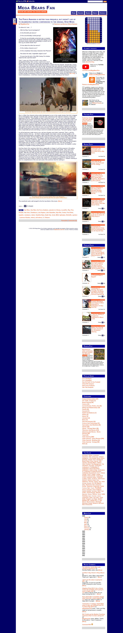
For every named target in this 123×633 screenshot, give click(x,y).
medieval (95, 503)
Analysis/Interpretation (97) (90, 399)
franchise (89, 489)
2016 (83, 547)
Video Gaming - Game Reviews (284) (93, 438)
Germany (94, 491)
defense (84, 480)
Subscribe (31, 1)
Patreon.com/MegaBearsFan (90, 84)
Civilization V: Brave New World (90, 468)
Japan (91, 497)
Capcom (96, 461)
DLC (100, 481)
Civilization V (94, 467)
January (86, 529)
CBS (100, 461)
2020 (83, 540)
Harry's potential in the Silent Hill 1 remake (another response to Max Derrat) (97, 190)
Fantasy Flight (86, 488)
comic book (99, 476)
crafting (84, 478)
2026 (86, 522)
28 (88, 283)
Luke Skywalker (50, 212)
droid (53, 215)
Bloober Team (92, 459)
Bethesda (85, 459)
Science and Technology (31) (91, 423)
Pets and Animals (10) (88, 421)
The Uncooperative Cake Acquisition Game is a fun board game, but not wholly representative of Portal (98, 253)
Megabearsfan (86, 618)
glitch (99, 491)
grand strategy (91, 492)
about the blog (89, 62)
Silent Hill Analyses (88, 384)
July (85, 519)
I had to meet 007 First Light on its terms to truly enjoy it (98, 215)
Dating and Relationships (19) (91, 407)
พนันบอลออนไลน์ (87, 608)
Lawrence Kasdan (25, 217)
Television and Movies (60, 24)
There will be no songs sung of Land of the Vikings (97, 163)
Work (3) (84, 443)
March (86, 526)
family (102, 486)
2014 (83, 550)
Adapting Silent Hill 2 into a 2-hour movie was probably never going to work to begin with (92, 590)
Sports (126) (85, 426)
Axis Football (92, 458)
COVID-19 (99, 477)
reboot (33, 217)
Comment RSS (86, 624)
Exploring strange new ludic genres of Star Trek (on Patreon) (87, 120)
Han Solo (27, 212)
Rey (69, 210)
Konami (88, 499)
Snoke (64, 212)
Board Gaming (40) (87, 402)
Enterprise (98, 484)
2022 (83, 536)
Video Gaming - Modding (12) (91, 440)
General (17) (85, 411)
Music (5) (85, 419)
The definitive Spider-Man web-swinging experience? (91, 567)
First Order (70, 212)
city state (91, 465)
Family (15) (85, 409)
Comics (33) (85, 404)
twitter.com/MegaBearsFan (97, 74)
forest (84, 489)
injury (89, 496)
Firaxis (92, 488)
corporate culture (91, 477)
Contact (103, 13)
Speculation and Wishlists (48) (91, 425)
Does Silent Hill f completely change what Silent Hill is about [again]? (93, 597)
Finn (72, 210)
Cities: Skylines (86, 464)
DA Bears (94, 478)
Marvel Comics (91, 502)
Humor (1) (85, 416)
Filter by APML (22, 1)
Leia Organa (41, 212)
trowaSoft (98, 43)
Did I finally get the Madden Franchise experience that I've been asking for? (93, 615)
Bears (103, 458)
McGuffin (69, 215)
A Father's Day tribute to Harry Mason (93, 572)
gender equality (86, 491)
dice (97, 480)
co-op (84, 477)
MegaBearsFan (24, 24)
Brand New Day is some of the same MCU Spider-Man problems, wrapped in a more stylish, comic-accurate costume (93, 178)
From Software (97, 489)
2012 (83, 554)
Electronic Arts (90, 484)
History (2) (85, 414)
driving (84, 483)
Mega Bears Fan (36, 7)
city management (96, 464)
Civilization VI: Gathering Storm (92, 471)
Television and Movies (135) (90, 430)
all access (95, 457)
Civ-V (98, 473)
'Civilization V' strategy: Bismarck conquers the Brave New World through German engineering (97, 291)
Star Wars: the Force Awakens (39, 210)
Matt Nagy (98, 502)
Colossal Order (91, 476)
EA (93, 483)
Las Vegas (94, 499)
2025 (83, 531)
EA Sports (98, 483)
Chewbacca (33, 212)
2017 (83, 545)
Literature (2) (86, 418)
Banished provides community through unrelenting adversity (87, 352)
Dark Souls (101, 478)
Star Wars (27, 210)
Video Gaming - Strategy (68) (90, 442)
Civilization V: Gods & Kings (89, 470)
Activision (96, 455)
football (98, 488)
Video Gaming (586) (88, 437)
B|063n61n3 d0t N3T (59, 229)
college (93, 474)
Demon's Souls (92, 480)
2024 (83, 533)
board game (86, 461)
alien (90, 457)
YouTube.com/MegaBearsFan (91, 70)
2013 (83, 552)
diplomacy (85, 481)
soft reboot (38, 217)
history (90, 494)
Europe (84, 486)
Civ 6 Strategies (87, 378)
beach (99, 458)
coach (89, 474)
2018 (83, 543)
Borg (91, 461)
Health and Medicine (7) (89, 413)
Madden (100, 499)
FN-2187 (21, 212)
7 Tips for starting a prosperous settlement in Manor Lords (97, 316)
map (101, 500)
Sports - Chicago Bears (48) (90, 428)
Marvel (84, 502)
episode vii (52, 210)
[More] (60, 201)
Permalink (64, 220)
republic (21, 215)
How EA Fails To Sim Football (91, 382)
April (85, 524)
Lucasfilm (64, 210)
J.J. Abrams (46, 217)
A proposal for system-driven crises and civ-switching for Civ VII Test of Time (98, 229)
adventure (85, 457)
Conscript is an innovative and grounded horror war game (97, 151)
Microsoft (101, 503)
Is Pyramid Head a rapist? (96, 276)
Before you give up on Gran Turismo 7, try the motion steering (97, 329)
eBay (83, 484)
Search (88, 13)
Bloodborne (99, 459)
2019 (83, 541)
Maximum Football (87, 503)
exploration (96, 486)
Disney (58, 210)
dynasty (89, 483)
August (86, 517)
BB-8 (57, 215)
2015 (83, 548)
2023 (83, 534)
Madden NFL (86, 500)
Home (73, 13)
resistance (27, 215)
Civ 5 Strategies (87, 380)
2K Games (85, 455)
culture (89, 478)
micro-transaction (87, 504)
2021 (83, 538)
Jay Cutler (96, 497)
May (85, 522)
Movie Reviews (72, 24)
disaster (91, 481)
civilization (98, 465)
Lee (83, 592)
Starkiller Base (40, 215)
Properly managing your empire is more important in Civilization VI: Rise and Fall (97, 304)
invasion (94, 496)
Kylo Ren (58, 212)
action (91, 455)
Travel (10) (85, 435)
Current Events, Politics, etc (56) (92, 406)
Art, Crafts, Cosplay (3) (89, 400)
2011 (83, 555)
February (86, 528)
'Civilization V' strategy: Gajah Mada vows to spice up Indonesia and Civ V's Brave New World (93, 605)
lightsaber (62, 215)
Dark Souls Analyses (88, 385)
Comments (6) (72, 220)
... (100, 134)
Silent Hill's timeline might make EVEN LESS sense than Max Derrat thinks (98, 203)
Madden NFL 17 (94, 500)
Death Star (48, 215)
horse (99, 494)
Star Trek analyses (87, 387)
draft (103, 481)
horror (94, 494)
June (85, 521)
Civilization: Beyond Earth (89, 473)
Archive (80, 13)
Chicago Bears (91, 462)
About (95, 13)
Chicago (84, 462)
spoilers (74, 215)
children (99, 462)
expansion (90, 486)
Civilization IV (86, 467)
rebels (33, 215)
